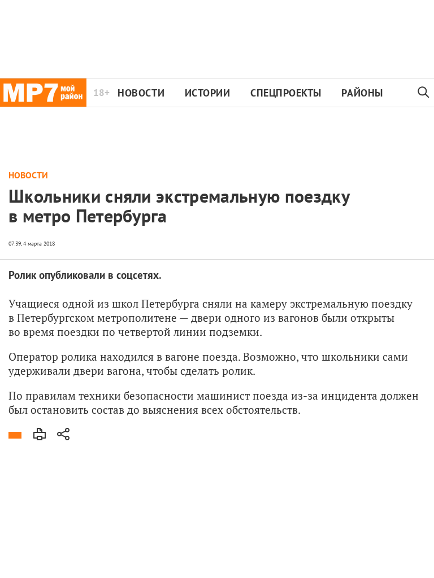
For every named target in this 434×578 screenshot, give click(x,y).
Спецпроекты (286, 92)
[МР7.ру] (43, 92)
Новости (141, 92)
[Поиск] (424, 92)
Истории (208, 92)
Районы (362, 92)
